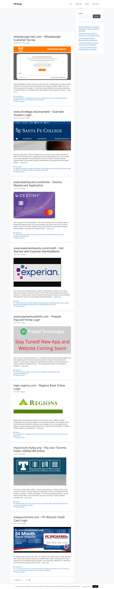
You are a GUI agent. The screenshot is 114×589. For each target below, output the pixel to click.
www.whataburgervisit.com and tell (35, 99)
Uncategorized (19, 96)
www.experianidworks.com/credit (46, 304)
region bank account (30, 434)
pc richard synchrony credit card (26, 570)
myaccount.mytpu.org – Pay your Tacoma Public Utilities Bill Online (40, 449)
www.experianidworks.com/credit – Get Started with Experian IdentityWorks (39, 249)
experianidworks (33, 304)
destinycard (61, 234)
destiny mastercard (52, 234)
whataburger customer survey (33, 98)
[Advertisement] (42, 20)
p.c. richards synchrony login (22, 568)
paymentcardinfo (42, 371)
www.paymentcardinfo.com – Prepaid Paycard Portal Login (37, 318)
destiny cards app (41, 234)
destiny (17, 234)
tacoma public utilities (46, 503)
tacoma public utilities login (21, 505)
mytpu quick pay (35, 503)
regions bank (40, 434)
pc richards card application (43, 570)
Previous (17, 580)
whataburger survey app (47, 98)
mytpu (29, 503)
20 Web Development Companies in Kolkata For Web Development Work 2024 (89, 29)
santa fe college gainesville (60, 168)
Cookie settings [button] (86, 586)
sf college (24, 170)
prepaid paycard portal (54, 371)
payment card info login (31, 371)
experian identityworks (21, 302)
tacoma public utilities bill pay (60, 503)
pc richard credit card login (50, 568)
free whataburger (19, 98)
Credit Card (78, 4)
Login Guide (95, 4)
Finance (87, 4)
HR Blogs (18, 4)
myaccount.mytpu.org (21, 503)
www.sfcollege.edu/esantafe (40, 170)
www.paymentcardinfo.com (21, 373)
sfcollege (30, 170)
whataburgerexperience (61, 98)
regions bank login (58, 434)
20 (27, 580)
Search (81, 13)
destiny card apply (31, 234)
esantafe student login (34, 168)
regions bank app (48, 434)
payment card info (20, 371)
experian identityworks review (56, 302)
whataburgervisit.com (19, 99)
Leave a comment (20, 101)
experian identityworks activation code (38, 302)
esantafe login (24, 168)
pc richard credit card (36, 568)
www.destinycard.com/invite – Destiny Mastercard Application (38, 183)
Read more (24, 162)
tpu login (30, 505)
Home (70, 4)
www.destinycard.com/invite (21, 236)
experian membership (22, 304)
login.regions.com (20, 434)
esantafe (17, 168)
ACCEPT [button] (95, 586)
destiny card (23, 234)
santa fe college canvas (47, 168)
